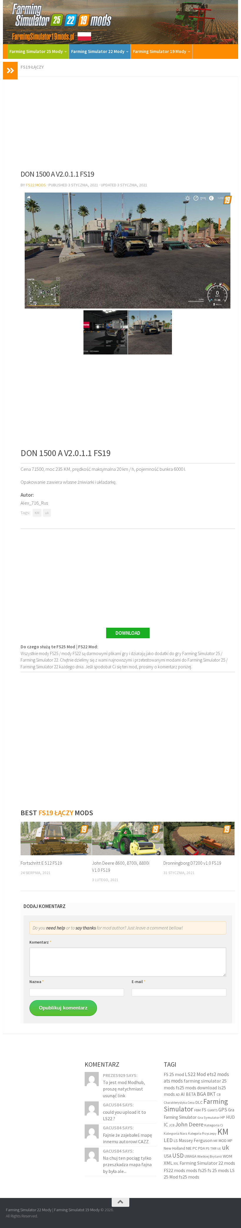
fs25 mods (189, 1177)
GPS (222, 1109)
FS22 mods (174, 1170)
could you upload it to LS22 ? (124, 1115)
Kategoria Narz (175, 1133)
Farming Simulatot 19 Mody (77, 1209)
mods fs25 (196, 1170)
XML (168, 1163)
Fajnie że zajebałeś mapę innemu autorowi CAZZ (127, 1138)
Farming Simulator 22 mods (207, 1163)
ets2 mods (218, 1074)
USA (167, 1156)
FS (204, 1110)
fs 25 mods (218, 1170)
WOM (227, 1156)
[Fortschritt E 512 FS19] (56, 838)
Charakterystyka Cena (179, 1103)
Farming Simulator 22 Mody (97, 51)
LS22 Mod (195, 1074)
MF (215, 1140)
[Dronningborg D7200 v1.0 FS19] (199, 838)
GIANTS (212, 1110)
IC (166, 1124)
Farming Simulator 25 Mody (36, 51)
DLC (198, 1102)
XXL (176, 1163)
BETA (191, 1094)
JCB (171, 1125)
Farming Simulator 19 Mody (159, 51)
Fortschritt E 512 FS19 (41, 863)
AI (183, 1094)
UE (219, 1149)
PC (195, 1148)
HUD (230, 1117)
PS (207, 1148)
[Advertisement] (128, 121)
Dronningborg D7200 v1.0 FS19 (192, 863)
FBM (197, 1110)
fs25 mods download (196, 1088)
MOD (223, 1140)
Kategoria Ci (213, 1125)
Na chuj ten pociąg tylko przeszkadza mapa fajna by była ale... (127, 1164)
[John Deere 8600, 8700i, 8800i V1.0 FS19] (127, 838)
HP (222, 1117)
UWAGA (190, 1156)
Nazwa (36, 981)
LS (176, 1140)
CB (218, 1095)
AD (178, 1094)
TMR (213, 1148)
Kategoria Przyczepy (202, 1133)
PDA (201, 1148)
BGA (201, 1094)
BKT (211, 1094)
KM (37, 513)
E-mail (138, 981)
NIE (189, 1148)
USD (178, 1155)
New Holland (174, 1148)
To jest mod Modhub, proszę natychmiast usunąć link (124, 1088)
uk (47, 513)
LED (168, 1140)
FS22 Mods (36, 185)
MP (229, 1140)
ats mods (173, 1081)
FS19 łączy (32, 67)
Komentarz (40, 942)
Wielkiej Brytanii (209, 1156)
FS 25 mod (174, 1074)
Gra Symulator (209, 1117)
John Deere (189, 1124)
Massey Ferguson (195, 1140)
